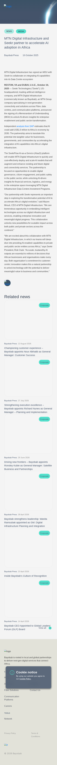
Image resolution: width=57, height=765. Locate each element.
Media (21, 31)
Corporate (44, 305)
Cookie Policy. (25, 679)
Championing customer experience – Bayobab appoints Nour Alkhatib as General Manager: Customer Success (27, 352)
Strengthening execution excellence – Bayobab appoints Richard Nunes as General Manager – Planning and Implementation (28, 408)
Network (8, 719)
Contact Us (35, 690)
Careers (8, 706)
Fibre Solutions (11, 690)
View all (42, 628)
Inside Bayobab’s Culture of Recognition (25, 576)
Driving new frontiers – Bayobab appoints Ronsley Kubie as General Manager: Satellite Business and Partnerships (28, 465)
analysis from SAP (25, 126)
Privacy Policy (10, 733)
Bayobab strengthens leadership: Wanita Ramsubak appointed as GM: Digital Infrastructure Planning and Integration (25, 522)
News (9, 31)
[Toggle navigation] (50, 6)
